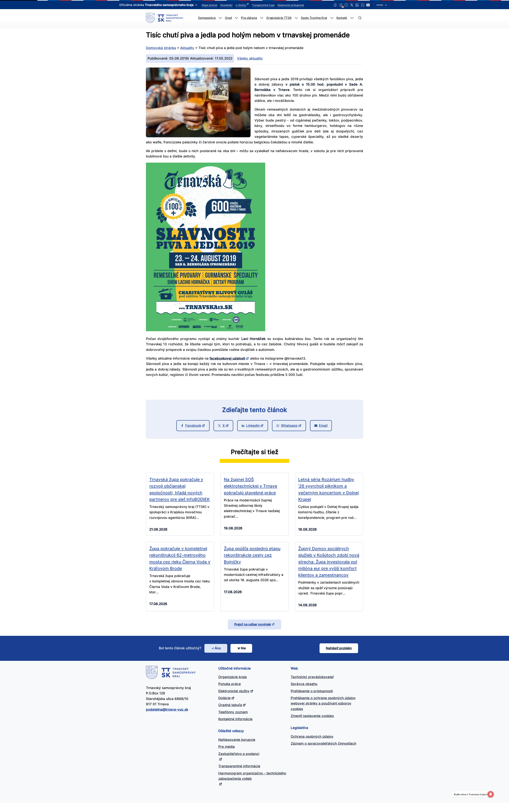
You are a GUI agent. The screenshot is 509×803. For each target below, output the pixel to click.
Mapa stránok (209, 5)
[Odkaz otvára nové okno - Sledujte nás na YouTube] (368, 5)
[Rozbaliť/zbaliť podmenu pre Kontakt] (352, 18)
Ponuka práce (229, 684)
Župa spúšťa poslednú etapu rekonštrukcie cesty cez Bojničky (252, 555)
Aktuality (187, 48)
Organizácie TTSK (278, 18)
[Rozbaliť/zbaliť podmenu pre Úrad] (236, 18)
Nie (243, 648)
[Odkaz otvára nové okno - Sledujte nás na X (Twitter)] (352, 5)
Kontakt (341, 18)
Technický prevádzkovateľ (312, 677)
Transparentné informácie (239, 766)
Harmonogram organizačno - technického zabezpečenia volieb (252, 776)
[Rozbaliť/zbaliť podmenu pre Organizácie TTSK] (296, 18)
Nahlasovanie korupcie (236, 740)
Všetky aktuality (250, 58)
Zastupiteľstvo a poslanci (238, 754)
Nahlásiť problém (339, 648)
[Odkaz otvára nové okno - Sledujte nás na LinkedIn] (357, 5)
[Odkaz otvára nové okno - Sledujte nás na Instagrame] (346, 5)
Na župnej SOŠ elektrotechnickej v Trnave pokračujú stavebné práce (250, 486)
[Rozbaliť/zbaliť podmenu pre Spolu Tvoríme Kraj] (331, 18)
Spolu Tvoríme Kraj (314, 18)
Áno (218, 648)
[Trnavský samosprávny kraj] (164, 18)
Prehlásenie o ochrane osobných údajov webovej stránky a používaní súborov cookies (323, 703)
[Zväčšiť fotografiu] (198, 136)
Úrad (228, 18)
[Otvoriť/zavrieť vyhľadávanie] (359, 18)
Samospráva (207, 18)
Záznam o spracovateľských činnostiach (323, 743)
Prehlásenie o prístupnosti (312, 691)
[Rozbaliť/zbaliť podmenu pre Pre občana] (261, 18)
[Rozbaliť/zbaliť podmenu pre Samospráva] (220, 18)
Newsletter (226, 5)
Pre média (226, 747)
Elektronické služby (234, 691)
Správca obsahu (304, 684)
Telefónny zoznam (233, 712)
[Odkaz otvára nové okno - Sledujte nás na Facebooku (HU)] (341, 5)
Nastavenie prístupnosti (291, 5)
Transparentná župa (263, 5)
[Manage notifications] (490, 794)
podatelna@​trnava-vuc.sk (167, 709)
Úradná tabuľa (230, 705)
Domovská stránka (161, 48)
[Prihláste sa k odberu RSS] (363, 5)
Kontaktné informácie (235, 719)
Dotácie (224, 698)
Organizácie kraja (232, 677)
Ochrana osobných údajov (312, 736)
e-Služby (241, 5)
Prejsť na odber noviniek (252, 624)
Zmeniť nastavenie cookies (312, 716)
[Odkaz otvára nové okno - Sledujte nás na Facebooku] (335, 5)
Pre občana (249, 18)
